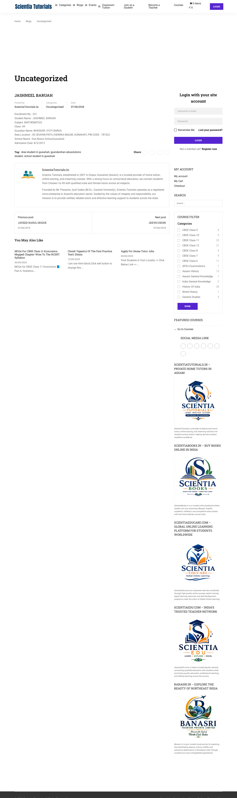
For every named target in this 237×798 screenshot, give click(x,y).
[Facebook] (145, 152)
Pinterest (210, 346)
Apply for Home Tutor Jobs (137, 251)
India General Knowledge (196, 281)
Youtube (183, 353)
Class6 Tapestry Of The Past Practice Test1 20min (90, 252)
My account (181, 176)
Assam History (190, 271)
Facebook (183, 346)
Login (216, 6)
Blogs (80, 5)
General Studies (191, 297)
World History (190, 291)
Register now (209, 149)
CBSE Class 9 (190, 230)
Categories (65, 5)
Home (17, 21)
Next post (160, 217)
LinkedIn (203, 346)
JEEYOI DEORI (157, 222)
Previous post (25, 217)
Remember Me (185, 130)
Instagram (217, 346)
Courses (178, 5)
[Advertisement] (118, 47)
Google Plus (196, 346)
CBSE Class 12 (190, 245)
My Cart (178, 181)
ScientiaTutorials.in (27, 106)
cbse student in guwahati (35, 152)
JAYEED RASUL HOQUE (32, 222)
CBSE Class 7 (190, 255)
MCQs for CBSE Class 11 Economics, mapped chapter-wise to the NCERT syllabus (37, 254)
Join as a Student (129, 6)
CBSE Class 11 (190, 240)
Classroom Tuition (108, 6)
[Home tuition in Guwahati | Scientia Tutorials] (34, 6)
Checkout (179, 185)
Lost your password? (210, 130)
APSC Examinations (193, 266)
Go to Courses (185, 329)
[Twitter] (152, 152)
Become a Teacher (154, 6)
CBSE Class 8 (190, 250)
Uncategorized (44, 21)
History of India (191, 286)
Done (188, 306)
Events (92, 5)
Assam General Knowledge (197, 276)
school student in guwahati (39, 156)
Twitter (190, 346)
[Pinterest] (159, 152)
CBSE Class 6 (190, 260)
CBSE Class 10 (190, 235)
